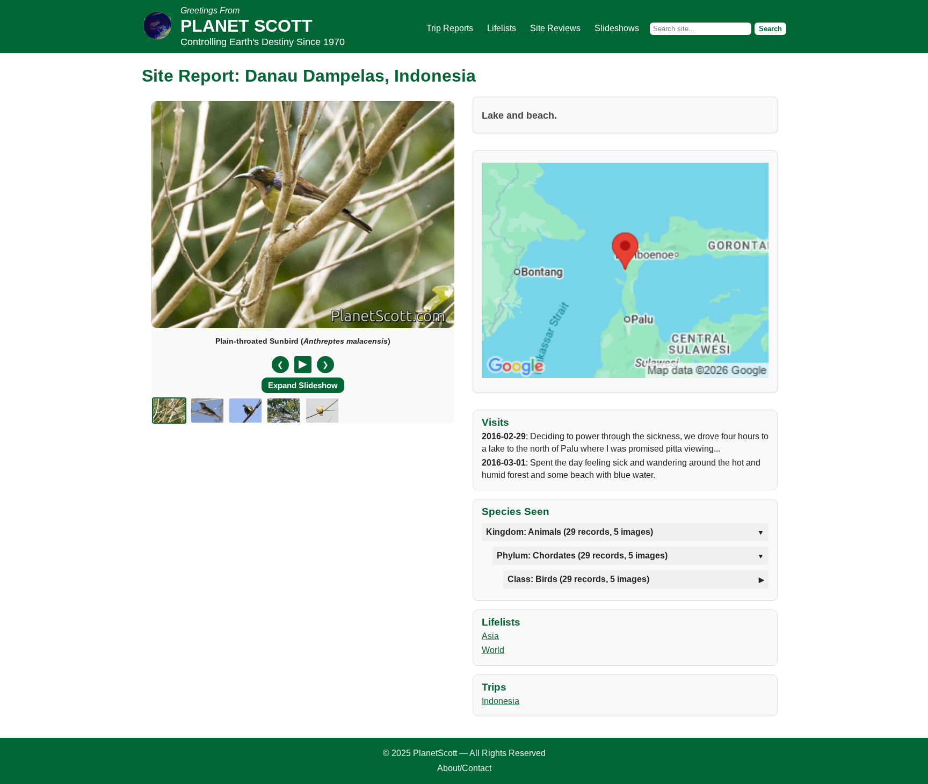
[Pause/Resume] (302, 364)
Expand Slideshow (303, 385)
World (493, 650)
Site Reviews (555, 28)
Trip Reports (449, 28)
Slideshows (617, 28)
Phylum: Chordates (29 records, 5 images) (582, 555)
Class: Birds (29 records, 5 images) (578, 579)
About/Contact (464, 768)
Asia (490, 636)
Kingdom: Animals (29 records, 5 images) (569, 531)
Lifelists (501, 28)
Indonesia (500, 701)
